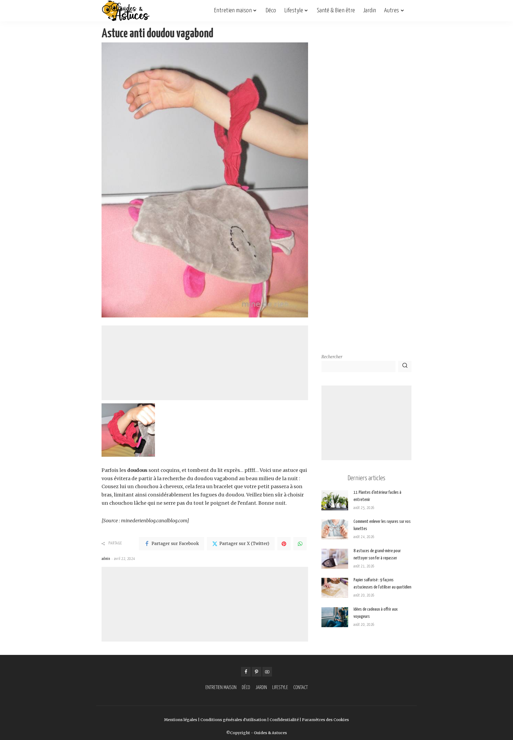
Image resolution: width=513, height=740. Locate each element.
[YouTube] (267, 672)
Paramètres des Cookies (325, 719)
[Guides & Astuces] (126, 10)
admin (106, 559)
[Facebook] (246, 672)
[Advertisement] (205, 362)
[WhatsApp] (300, 543)
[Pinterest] (284, 543)
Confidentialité (284, 719)
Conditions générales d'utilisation (233, 719)
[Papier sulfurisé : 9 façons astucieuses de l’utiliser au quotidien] (334, 588)
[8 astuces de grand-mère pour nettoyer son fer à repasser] (334, 559)
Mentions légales (180, 719)
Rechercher (331, 356)
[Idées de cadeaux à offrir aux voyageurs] (334, 617)
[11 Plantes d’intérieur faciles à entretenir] (334, 500)
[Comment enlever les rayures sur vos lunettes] (334, 529)
